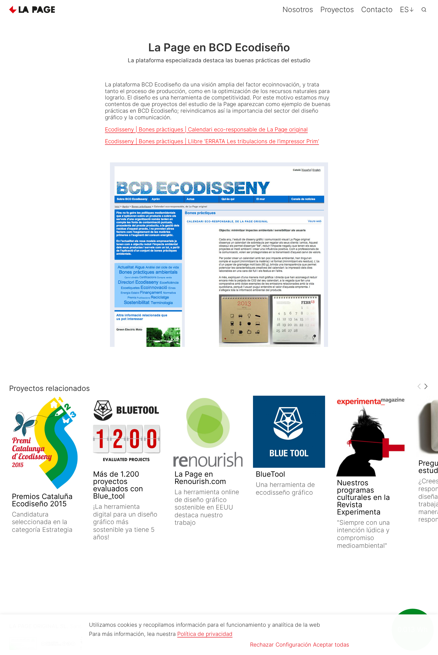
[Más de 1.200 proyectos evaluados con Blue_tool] (126, 432)
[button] (426, 386)
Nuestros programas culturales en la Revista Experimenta (363, 497)
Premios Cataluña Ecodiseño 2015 (42, 500)
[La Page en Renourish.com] (208, 432)
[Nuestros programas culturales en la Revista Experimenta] (370, 436)
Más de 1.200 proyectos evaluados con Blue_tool (118, 485)
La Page (32, 9)
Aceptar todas (331, 644)
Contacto (377, 9)
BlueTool (270, 474)
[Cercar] (424, 10)
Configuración (293, 644)
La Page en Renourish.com (200, 478)
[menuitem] (407, 9)
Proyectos (337, 9)
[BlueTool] (289, 432)
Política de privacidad (204, 634)
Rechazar (262, 644)
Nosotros (297, 9)
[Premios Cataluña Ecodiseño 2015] (45, 443)
